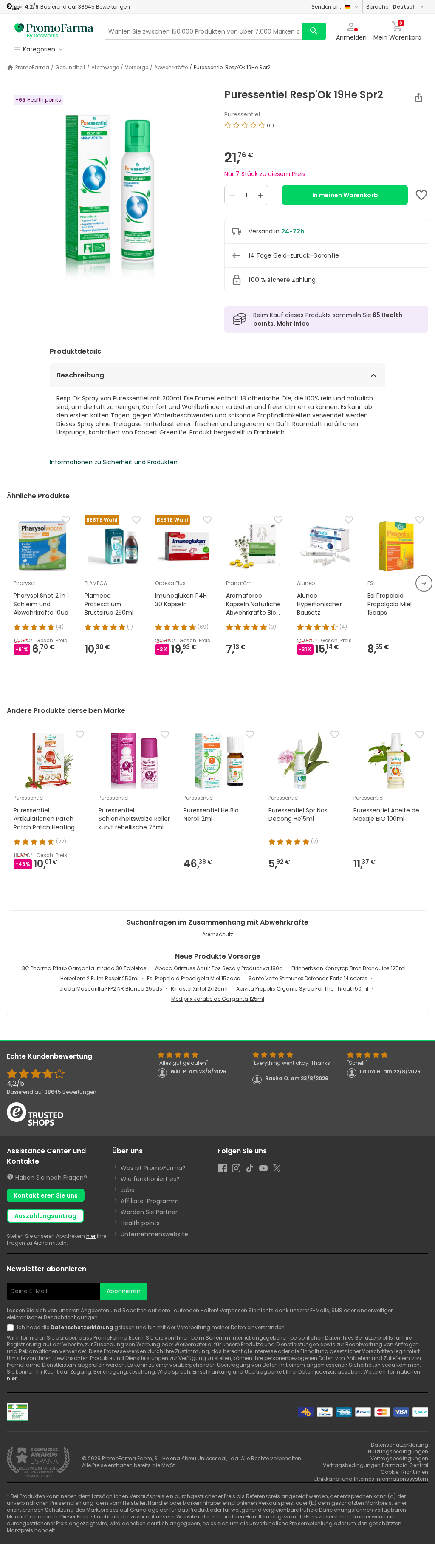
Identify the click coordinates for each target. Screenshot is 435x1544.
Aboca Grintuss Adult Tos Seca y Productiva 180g (219, 968)
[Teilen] (419, 97)
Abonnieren (124, 1291)
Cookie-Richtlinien (404, 1472)
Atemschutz (217, 934)
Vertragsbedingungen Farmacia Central (375, 1465)
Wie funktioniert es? (150, 1179)
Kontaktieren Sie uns (46, 1195)
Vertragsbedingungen (399, 1458)
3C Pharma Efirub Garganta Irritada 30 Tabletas (84, 968)
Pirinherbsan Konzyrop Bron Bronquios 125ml (348, 968)
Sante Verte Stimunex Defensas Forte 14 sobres (308, 978)
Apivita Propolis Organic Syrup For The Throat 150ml (302, 988)
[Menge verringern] (232, 195)
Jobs (127, 1190)
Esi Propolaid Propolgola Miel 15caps (193, 978)
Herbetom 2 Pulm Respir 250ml (99, 978)
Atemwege (105, 67)
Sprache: (391, 6)
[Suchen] (314, 31)
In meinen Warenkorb (345, 195)
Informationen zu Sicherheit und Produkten (114, 462)
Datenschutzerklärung (82, 1327)
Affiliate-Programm (150, 1201)
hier (91, 1236)
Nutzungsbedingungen (398, 1451)
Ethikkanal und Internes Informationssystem (371, 1478)
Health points (140, 1223)
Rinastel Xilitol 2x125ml (199, 988)
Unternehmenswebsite (154, 1234)
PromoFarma (32, 67)
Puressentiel (242, 114)
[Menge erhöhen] (260, 195)
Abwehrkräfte (171, 67)
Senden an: (326, 6)
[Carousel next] (423, 583)
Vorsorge (136, 67)
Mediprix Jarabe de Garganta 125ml (217, 998)
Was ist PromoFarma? (153, 1168)
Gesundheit (70, 67)
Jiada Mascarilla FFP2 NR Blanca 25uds (110, 988)
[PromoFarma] (54, 31)
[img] (109, 195)
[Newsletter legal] (12, 1327)
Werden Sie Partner (149, 1212)
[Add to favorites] (421, 195)
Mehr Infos (293, 323)
